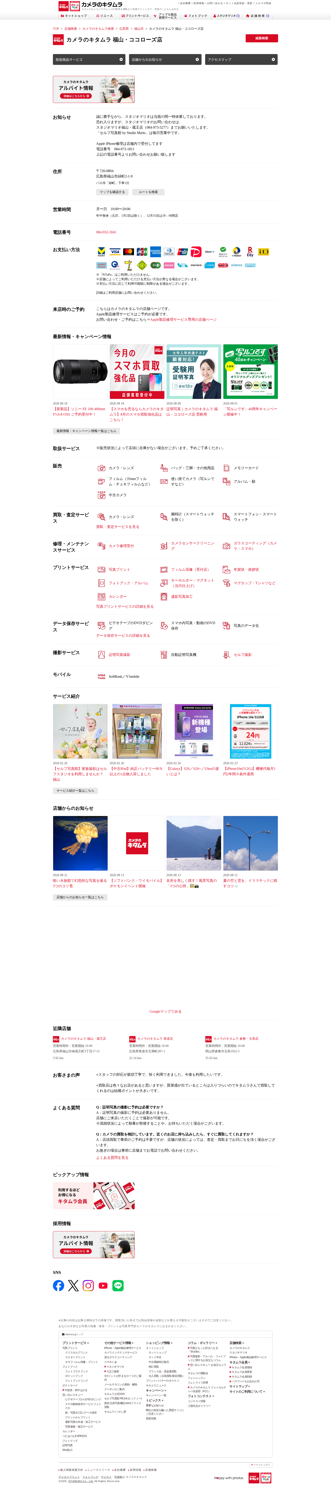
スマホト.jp (110, 1362)
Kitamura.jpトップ (74, 1334)
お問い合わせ (215, 3)
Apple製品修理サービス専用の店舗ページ (183, 319)
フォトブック (70, 1366)
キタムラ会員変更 (242, 1371)
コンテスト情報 (197, 1401)
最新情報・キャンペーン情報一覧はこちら (86, 431)
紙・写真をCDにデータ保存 (81, 1412)
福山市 (139, 28)
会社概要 (185, 3)
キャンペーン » (156, 1390)
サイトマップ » (239, 1386)
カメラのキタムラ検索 (98, 28)
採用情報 (198, 3)
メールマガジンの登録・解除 (120, 1384)
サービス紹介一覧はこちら (75, 790)
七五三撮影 (113, 1371)
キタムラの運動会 (198, 1373)
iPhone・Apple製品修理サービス (122, 1348)
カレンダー (68, 1431)
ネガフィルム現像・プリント (81, 1362)
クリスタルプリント (76, 1352)
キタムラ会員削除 (242, 1376)
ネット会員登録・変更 (239, 3)
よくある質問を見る (112, 1158)
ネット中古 (155, 1357)
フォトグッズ (70, 1440)
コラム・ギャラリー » (202, 1343)
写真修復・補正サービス (79, 1426)
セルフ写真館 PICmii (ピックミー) (123, 1398)
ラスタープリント (75, 1357)
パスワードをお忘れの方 (246, 1381)
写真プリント (70, 1348)
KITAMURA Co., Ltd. (81, 1481)
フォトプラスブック (76, 1371)
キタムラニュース (156, 1385)
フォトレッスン (197, 1378)
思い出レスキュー (72, 1394)
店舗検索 (70, 28)
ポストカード (70, 1385)
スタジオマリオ (115, 1366)
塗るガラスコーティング (118, 1357)
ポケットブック (74, 1376)
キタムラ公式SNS (114, 1394)
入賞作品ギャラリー (199, 1405)
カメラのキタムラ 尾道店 (155, 1038)
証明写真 (67, 1445)
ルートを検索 (148, 192)
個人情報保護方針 (71, 1469)
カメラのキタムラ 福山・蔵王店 (83, 1038)
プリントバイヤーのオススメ (162, 1380)
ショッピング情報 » (159, 1343)
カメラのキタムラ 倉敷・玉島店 (235, 1038)
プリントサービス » (75, 1343)
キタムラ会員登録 (242, 1367)
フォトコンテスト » (201, 1396)
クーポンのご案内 (114, 1389)
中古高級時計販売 (159, 1362)
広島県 (124, 28)
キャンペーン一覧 (156, 1395)
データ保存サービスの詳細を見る (123, 635)
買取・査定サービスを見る (117, 527)
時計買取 (154, 1366)
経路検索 (262, 38)
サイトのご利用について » (247, 1391)
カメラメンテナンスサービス (120, 1352)
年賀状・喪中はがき (76, 1390)
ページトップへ (261, 1465)
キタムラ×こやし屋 (115, 1411)
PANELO (67, 1450)
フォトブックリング (76, 1380)
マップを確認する (112, 192)
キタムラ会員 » (239, 1362)
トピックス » (154, 1400)
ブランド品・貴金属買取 (163, 1371)
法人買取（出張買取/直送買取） (167, 1376)
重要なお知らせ (155, 1405)
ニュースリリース (98, 1469)
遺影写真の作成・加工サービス (83, 1421)
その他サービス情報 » (119, 1343)
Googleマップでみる (166, 1011)
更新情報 (151, 1418)
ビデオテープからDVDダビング (83, 1399)
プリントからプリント (78, 1417)
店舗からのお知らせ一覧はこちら (80, 897)
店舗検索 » (236, 1343)
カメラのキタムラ (239, 1348)
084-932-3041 (106, 232)
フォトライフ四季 (198, 1382)
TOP (56, 28)
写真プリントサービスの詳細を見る (125, 606)
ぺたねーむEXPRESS (74, 1436)
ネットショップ (155, 1348)
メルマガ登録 (263, 3)
